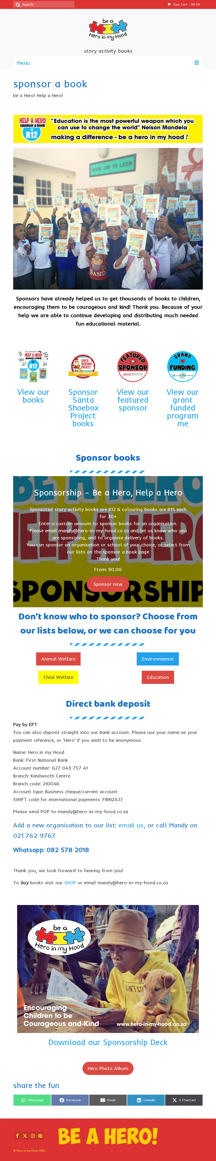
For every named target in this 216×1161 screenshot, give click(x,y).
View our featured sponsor (133, 400)
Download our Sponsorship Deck (108, 1042)
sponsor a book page (126, 552)
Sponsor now (108, 584)
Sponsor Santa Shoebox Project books (83, 407)
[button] (58, 658)
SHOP (70, 883)
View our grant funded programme (183, 407)
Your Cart (186, 4)
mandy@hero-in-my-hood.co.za (93, 531)
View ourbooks (33, 396)
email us (131, 825)
